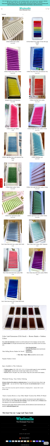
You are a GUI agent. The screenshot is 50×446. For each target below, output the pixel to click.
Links (24, 425)
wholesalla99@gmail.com (12, 406)
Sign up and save (24, 433)
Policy (25, 429)
